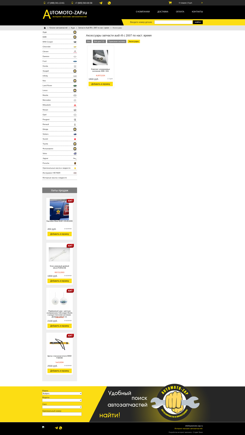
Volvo (45, 153)
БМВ (44, 37)
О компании (143, 12)
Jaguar (45, 158)
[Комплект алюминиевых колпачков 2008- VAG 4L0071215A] (100, 68)
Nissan (45, 110)
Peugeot (46, 119)
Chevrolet (46, 47)
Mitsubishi (47, 105)
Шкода (45, 129)
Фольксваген (48, 149)
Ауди (73, 28)
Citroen (45, 51)
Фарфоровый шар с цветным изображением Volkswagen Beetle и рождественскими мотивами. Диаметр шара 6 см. (59, 314)
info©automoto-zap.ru (194, 426)
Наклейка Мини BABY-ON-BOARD (59, 221)
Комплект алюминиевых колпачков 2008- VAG (100, 70)
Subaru (45, 134)
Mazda (45, 95)
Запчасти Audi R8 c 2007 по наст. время (93, 28)
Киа (44, 81)
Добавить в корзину (59, 234)
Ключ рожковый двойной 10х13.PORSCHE (59, 267)
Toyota (45, 144)
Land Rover (47, 85)
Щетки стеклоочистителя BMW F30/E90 (59, 357)
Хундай (46, 71)
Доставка (162, 12)
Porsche (46, 163)
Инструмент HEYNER (51, 173)
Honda (45, 66)
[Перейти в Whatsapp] (109, 4)
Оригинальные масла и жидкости (56, 168)
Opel (44, 115)
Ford (44, 61)
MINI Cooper (48, 42)
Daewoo (46, 56)
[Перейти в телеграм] (101, 4)
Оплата (180, 12)
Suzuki (45, 139)
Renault (46, 124)
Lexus (45, 90)
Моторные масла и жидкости (55, 178)
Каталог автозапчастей (58, 28)
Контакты (197, 12)
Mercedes (47, 100)
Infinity (45, 76)
